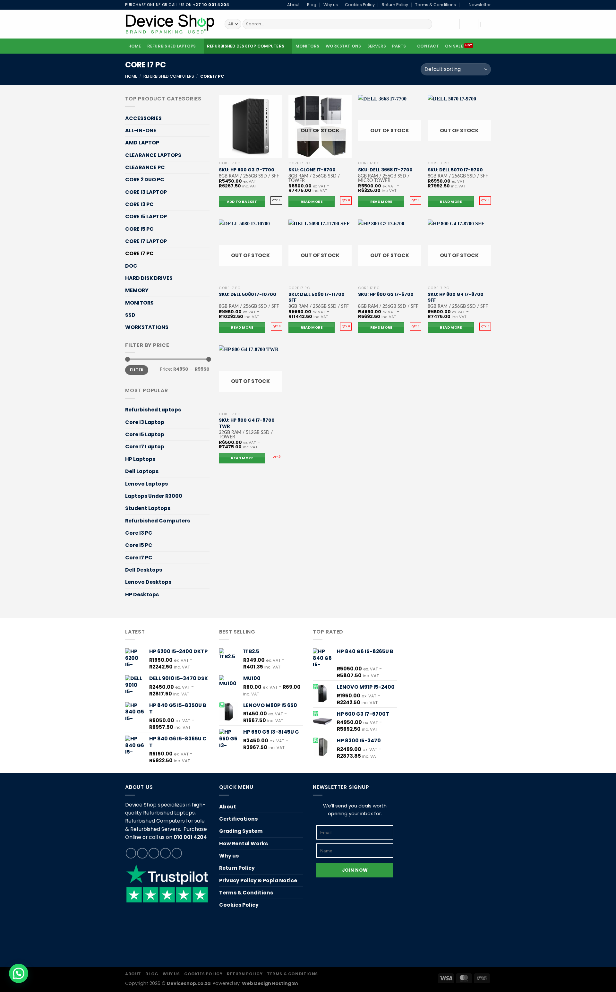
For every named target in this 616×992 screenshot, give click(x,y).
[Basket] (487, 24)
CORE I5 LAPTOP (146, 216)
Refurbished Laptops (171, 46)
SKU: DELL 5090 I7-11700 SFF (316, 297)
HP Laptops (140, 459)
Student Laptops (147, 508)
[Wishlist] (450, 24)
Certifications (238, 819)
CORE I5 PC (139, 229)
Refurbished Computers (168, 76)
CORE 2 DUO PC (144, 179)
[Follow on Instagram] (142, 853)
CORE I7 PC (139, 253)
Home (134, 46)
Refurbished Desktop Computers (245, 46)
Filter (136, 370)
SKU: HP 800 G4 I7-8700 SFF (455, 297)
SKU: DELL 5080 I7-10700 (247, 294)
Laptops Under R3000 (153, 496)
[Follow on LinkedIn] (177, 853)
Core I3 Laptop (144, 422)
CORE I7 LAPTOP (146, 241)
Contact (428, 46)
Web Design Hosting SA (270, 983)
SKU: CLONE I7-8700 (312, 170)
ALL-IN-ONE (140, 130)
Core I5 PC (138, 545)
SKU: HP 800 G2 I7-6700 (386, 294)
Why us (330, 4)
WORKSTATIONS (343, 46)
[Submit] (426, 24)
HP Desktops (142, 594)
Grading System (241, 831)
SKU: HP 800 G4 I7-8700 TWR (247, 423)
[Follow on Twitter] (154, 853)
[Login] (469, 24)
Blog (311, 4)
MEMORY (137, 290)
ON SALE (454, 46)
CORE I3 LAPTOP (146, 192)
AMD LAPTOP (142, 142)
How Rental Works (243, 843)
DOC (131, 266)
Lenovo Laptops (146, 483)
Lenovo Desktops (148, 582)
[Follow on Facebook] (131, 853)
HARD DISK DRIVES (149, 278)
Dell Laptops (141, 471)
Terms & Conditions (435, 4)
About (293, 4)
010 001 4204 (190, 837)
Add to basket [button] (242, 201)
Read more (312, 201)
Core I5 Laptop (144, 434)
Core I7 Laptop (144, 446)
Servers (376, 46)
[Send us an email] (165, 853)
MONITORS (307, 46)
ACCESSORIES (143, 118)
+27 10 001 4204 (211, 4)
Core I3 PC (138, 533)
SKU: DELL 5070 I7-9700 (455, 170)
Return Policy (395, 4)
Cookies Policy (360, 4)
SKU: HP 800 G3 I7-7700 (246, 170)
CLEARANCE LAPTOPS (153, 155)
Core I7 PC (138, 557)
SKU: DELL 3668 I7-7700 (385, 170)
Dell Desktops (143, 570)
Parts (399, 46)
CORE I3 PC (139, 204)
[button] (18, 973)
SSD (130, 315)
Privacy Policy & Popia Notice (258, 880)
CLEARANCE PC (145, 167)
